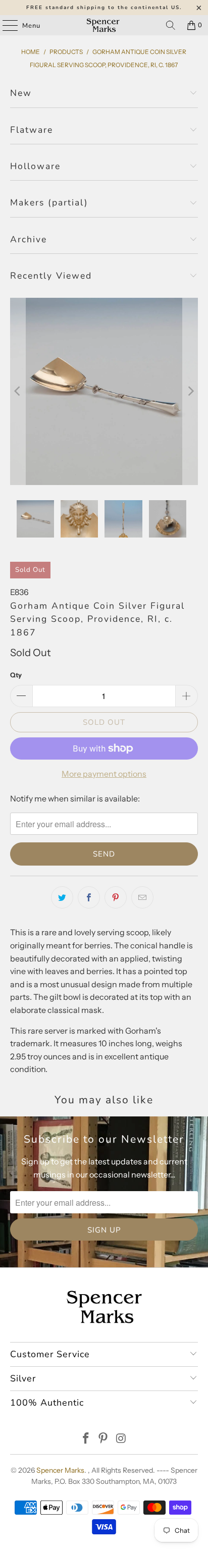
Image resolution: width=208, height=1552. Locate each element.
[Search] (170, 25)
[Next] (190, 391)
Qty (16, 675)
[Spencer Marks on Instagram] (121, 1439)
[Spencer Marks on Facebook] (85, 1439)
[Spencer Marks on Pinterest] (103, 1439)
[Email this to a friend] (142, 897)
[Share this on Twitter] (62, 897)
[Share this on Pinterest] (116, 897)
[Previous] (18, 391)
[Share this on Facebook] (89, 897)
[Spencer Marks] (104, 25)
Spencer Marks (60, 1470)
